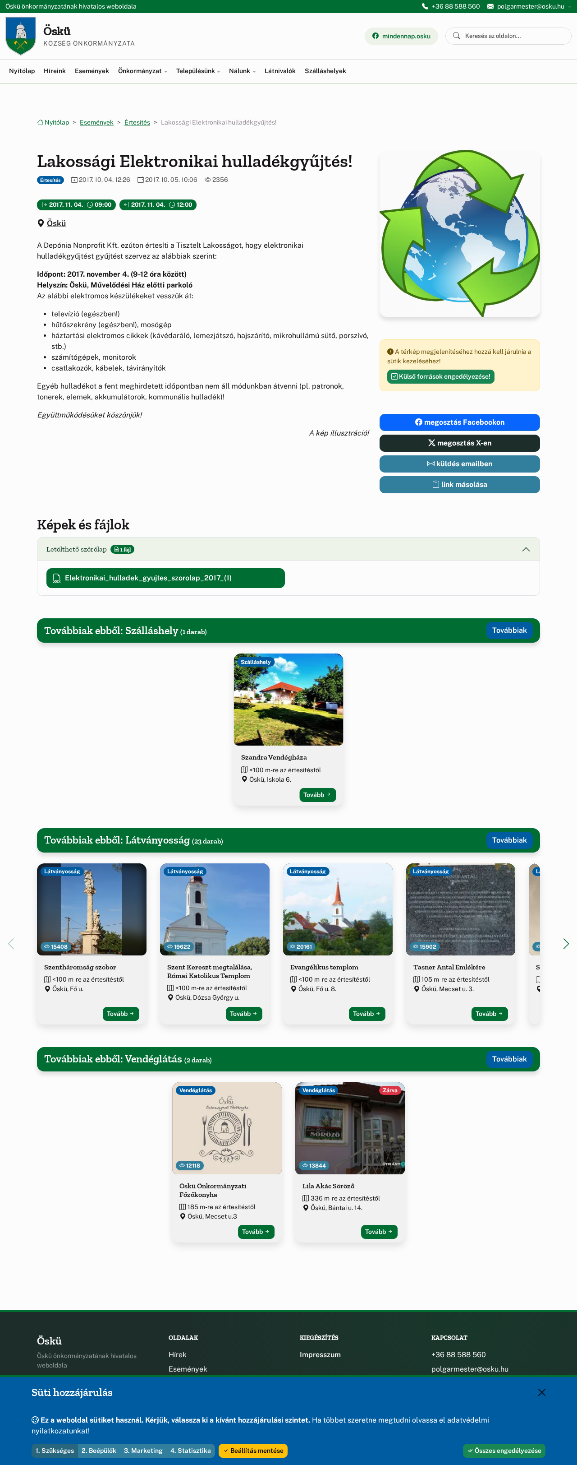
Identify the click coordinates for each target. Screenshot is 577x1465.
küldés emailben (463, 463)
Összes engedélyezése (507, 1450)
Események (92, 70)
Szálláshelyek (325, 70)
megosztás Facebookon (463, 422)
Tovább (314, 794)
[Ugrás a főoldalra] (20, 36)
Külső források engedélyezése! (444, 376)
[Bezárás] (542, 1392)
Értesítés (137, 122)
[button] (566, 944)
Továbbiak (509, 630)
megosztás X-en (463, 443)
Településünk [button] (196, 70)
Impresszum (320, 1354)
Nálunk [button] (240, 70)
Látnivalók (280, 70)
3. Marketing (143, 1450)
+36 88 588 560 (456, 6)
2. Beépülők (99, 1450)
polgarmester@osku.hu (469, 1369)
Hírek (178, 1354)
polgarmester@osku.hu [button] (530, 6)
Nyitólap (22, 70)
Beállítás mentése (256, 1450)
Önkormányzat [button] (140, 70)
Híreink (55, 70)
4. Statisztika (190, 1450)
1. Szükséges (55, 1450)
